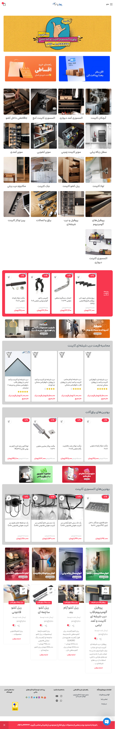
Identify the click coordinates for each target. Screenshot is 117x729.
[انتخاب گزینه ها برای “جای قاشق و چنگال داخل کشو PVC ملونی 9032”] (88, 498)
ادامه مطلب (98, 668)
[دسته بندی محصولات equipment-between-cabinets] (98, 247)
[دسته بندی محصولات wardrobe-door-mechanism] (16, 173)
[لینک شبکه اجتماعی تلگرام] (57, 701)
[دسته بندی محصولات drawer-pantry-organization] (44, 139)
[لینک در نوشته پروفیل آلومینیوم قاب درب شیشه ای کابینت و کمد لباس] (98, 594)
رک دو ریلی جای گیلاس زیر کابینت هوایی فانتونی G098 (44, 524)
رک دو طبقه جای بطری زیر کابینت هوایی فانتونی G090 (18, 524)
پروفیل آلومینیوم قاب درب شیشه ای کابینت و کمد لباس (98, 616)
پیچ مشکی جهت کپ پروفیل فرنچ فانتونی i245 (86, 301)
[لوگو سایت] (57, 4)
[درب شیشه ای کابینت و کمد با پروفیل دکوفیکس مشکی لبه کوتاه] (44, 363)
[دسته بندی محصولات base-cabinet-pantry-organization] (71, 139)
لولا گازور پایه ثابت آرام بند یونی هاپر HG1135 (18, 448)
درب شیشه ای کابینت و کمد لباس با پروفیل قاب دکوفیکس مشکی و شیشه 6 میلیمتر (18, 384)
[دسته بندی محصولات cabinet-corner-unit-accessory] (44, 105)
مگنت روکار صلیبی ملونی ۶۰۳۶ (45, 448)
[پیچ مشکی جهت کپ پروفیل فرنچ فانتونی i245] (86, 284)
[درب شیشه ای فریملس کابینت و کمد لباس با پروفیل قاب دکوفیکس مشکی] (70, 363)
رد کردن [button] (4, 725)
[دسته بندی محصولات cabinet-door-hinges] (98, 173)
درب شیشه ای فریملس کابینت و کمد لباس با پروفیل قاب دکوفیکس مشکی (70, 382)
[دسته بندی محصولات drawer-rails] (71, 173)
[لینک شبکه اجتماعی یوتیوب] (57, 696)
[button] (78, 276)
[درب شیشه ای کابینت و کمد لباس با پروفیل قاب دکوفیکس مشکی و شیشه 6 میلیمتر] (18, 363)
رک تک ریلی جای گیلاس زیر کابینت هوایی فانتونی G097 (70, 524)
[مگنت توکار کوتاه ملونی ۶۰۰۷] (16, 284)
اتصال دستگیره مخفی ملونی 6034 (63, 299)
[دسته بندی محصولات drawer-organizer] (16, 105)
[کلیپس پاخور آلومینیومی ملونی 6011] (39, 284)
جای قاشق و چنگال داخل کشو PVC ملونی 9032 (98, 524)
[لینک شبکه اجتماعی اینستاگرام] (61, 696)
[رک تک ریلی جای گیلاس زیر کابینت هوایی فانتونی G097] (70, 507)
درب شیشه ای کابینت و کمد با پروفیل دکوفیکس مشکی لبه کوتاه (45, 382)
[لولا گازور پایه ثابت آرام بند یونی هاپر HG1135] (18, 430)
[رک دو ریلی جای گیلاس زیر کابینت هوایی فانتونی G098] (44, 507)
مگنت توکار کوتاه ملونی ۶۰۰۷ (18, 299)
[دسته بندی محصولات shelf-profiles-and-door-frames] (71, 209)
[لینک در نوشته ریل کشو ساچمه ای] (44, 594)
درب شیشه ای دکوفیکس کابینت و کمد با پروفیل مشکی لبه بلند (98, 382)
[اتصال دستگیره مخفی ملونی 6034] (62, 284)
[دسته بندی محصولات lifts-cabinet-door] (44, 173)
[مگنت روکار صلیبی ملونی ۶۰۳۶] (44, 430)
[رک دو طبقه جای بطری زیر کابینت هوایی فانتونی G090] (18, 507)
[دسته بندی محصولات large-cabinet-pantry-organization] (16, 139)
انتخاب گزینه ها (88, 354)
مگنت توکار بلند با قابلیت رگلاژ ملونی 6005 (72, 447)
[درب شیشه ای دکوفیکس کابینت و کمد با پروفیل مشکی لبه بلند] (97, 363)
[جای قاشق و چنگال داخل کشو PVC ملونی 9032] (97, 507)
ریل (76, 602)
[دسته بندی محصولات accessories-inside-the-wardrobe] (71, 105)
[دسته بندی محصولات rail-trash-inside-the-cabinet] (98, 139)
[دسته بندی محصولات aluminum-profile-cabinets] (98, 209)
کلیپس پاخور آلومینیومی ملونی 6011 (39, 299)
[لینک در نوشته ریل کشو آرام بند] (71, 594)
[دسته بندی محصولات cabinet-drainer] (98, 105)
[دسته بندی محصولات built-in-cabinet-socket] (16, 207)
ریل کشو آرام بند (71, 610)
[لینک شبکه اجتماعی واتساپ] (61, 701)
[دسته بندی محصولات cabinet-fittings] (44, 207)
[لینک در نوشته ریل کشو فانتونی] (16, 594)
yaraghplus (103, 634)
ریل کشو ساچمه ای (44, 610)
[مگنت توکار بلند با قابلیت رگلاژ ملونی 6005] (70, 430)
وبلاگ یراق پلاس (69, 602)
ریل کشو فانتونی (16, 610)
